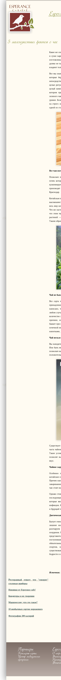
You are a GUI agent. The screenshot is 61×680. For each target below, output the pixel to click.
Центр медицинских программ (29, 658)
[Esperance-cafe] (21, 33)
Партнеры (25, 649)
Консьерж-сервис (27, 653)
